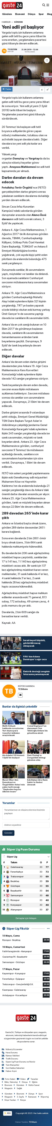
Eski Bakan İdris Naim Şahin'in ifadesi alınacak (37, 782)
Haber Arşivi (11, 1071)
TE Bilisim (23, 689)
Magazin (8, 1088)
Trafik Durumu (12, 1059)
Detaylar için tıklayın (26, 918)
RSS (9, 1113)
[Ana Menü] (47, 5)
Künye (23, 1100)
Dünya (31, 14)
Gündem (7, 14)
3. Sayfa (20, 1097)
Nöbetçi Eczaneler (14, 1049)
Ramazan (32, 1097)
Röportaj (45, 1097)
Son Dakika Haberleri (15, 1068)
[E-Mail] (20, 695)
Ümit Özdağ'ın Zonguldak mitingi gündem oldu (36, 757)
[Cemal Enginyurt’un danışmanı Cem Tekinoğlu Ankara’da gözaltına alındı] (38, 717)
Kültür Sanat (34, 1085)
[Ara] (43, 5)
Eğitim (34, 1082)
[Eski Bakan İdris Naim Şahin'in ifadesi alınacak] (38, 771)
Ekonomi (20, 14)
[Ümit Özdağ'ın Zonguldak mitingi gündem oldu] (38, 747)
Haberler (6, 22)
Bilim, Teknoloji (11, 1082)
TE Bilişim (33, 1122)
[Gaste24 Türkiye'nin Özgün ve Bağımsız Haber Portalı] (12, 5)
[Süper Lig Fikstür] (48, 928)
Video (23, 1079)
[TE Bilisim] (9, 691)
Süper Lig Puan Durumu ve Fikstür (20, 1062)
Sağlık (19, 1088)
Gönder (8, 833)
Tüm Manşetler (12, 1065)
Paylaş (8, 89)
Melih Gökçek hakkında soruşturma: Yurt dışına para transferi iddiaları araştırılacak (13, 730)
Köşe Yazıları (10, 1100)
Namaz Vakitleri (13, 1056)
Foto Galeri (10, 1079)
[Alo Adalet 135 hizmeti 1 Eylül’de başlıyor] (13, 747)
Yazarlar (34, 1079)
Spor (41, 14)
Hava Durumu (12, 1053)
